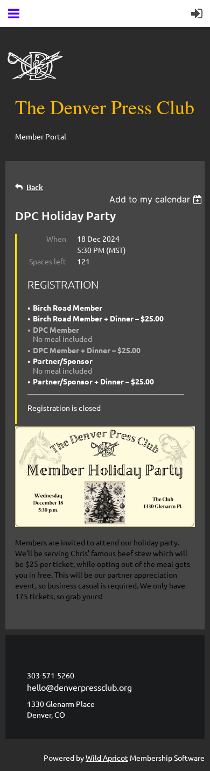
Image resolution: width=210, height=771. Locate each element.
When (56, 238)
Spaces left (47, 261)
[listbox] (157, 199)
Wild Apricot (107, 757)
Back (34, 187)
